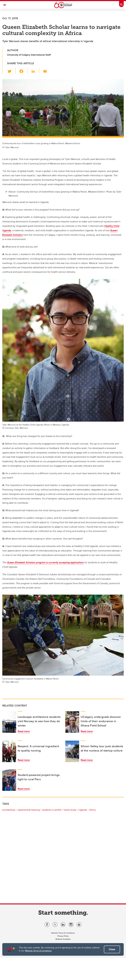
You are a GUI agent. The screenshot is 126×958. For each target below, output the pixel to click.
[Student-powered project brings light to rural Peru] (9, 780)
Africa (92, 810)
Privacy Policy (63, 936)
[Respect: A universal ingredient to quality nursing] (9, 751)
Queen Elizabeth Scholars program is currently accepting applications (45, 562)
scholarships (8, 810)
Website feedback (63, 939)
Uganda (83, 810)
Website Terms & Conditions (38, 950)
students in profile (51, 810)
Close (112, 949)
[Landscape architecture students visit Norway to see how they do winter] (9, 722)
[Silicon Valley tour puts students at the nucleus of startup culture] (72, 751)
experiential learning (29, 810)
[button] (11, 71)
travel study (70, 810)
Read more (24, 731)
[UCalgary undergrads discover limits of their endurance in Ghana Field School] (72, 722)
